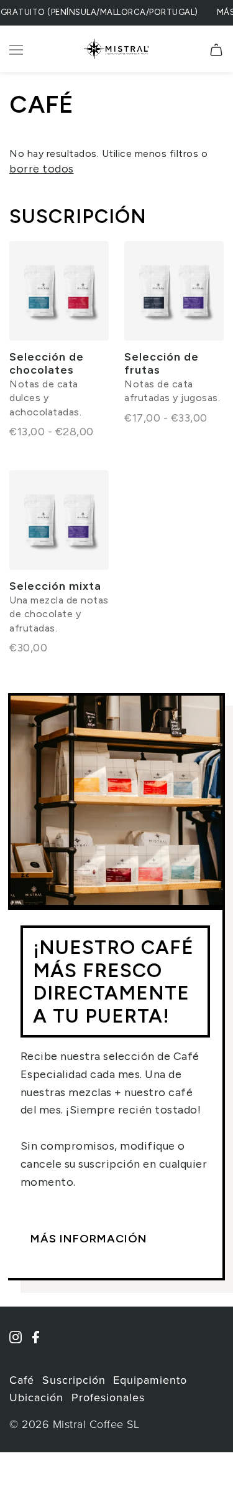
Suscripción (78, 216)
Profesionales (108, 1397)
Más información (88, 1239)
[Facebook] (39, 1343)
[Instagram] (19, 1343)
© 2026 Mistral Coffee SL (74, 1424)
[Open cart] (216, 49)
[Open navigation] (19, 49)
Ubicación (36, 1397)
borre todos (41, 169)
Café (21, 1380)
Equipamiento (150, 1380)
